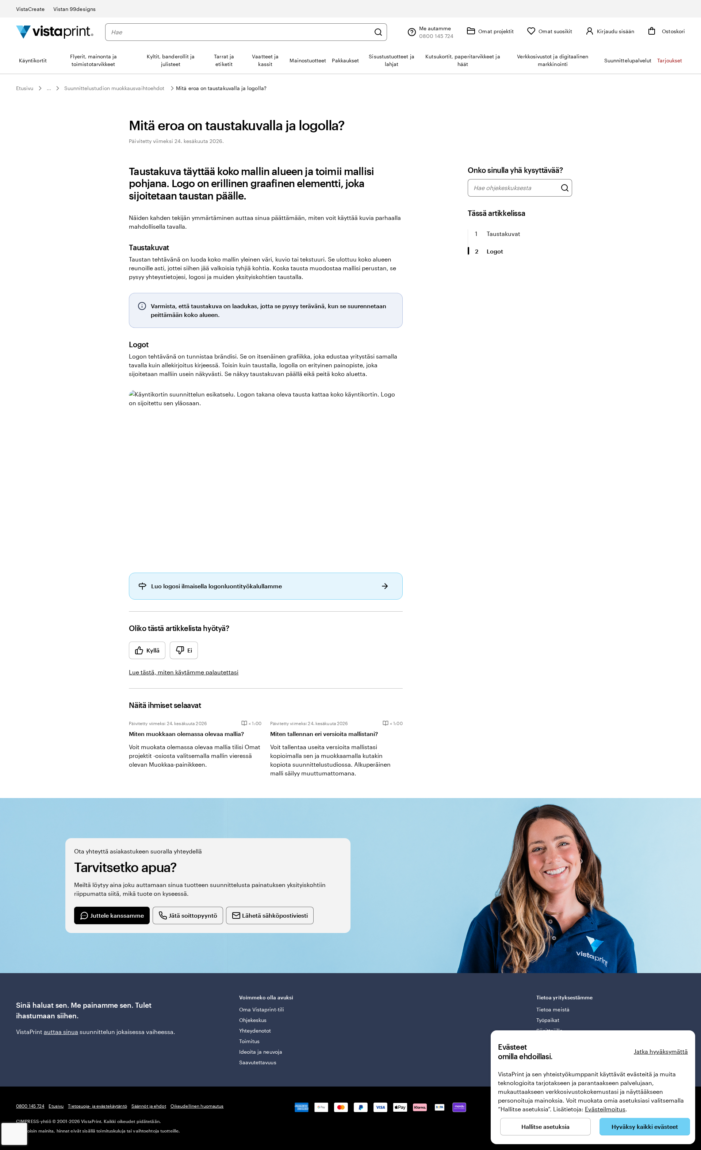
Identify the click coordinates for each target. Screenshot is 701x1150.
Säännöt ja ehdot (148, 1105)
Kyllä (153, 650)
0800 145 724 (30, 1105)
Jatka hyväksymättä (661, 1051)
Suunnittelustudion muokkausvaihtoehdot (114, 88)
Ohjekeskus (253, 1020)
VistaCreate (30, 9)
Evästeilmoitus (605, 1109)
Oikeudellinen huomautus (197, 1105)
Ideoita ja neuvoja (260, 1052)
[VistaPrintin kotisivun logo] (54, 32)
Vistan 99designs (74, 9)
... (49, 88)
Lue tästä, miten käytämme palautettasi (183, 672)
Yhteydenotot (255, 1030)
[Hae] (378, 32)
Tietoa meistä (553, 1009)
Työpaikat (548, 1020)
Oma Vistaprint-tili (261, 1009)
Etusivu (25, 88)
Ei (189, 650)
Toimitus (249, 1041)
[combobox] (240, 32)
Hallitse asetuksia (545, 1126)
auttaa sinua (61, 1031)
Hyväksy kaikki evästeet (645, 1126)
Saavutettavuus (257, 1062)
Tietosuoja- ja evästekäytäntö (97, 1105)
